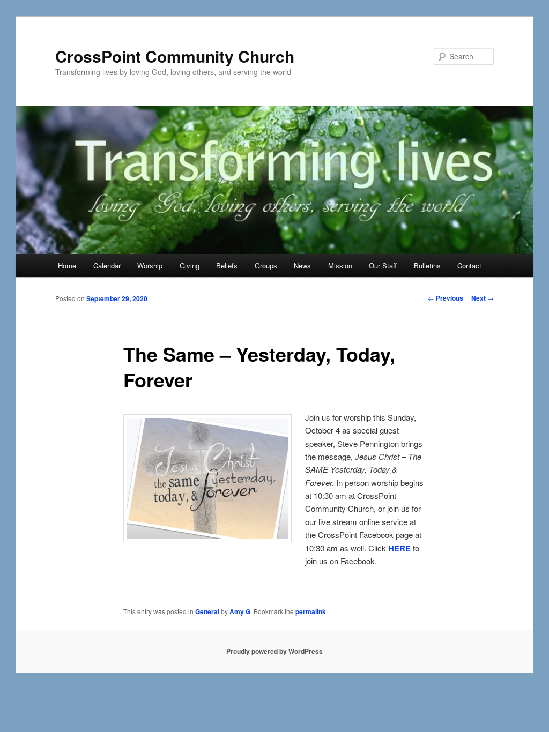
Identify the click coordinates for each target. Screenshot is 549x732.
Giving (189, 265)
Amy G (239, 611)
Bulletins (427, 265)
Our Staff (383, 265)
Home (67, 265)
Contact (469, 265)
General (207, 611)
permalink (310, 611)
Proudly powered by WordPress (274, 651)
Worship (149, 265)
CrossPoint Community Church (174, 56)
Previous (445, 298)
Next (482, 298)
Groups (266, 265)
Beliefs (227, 265)
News (302, 265)
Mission (340, 265)
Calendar (107, 265)
